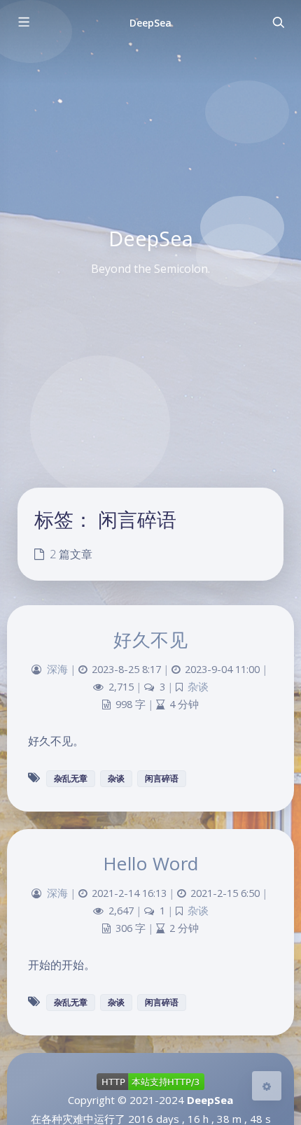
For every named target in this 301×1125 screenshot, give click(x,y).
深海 (57, 669)
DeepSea (151, 22)
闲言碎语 (161, 778)
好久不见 (150, 639)
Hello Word (151, 863)
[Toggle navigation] (278, 22)
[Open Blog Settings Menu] (266, 1086)
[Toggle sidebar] (23, 22)
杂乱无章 (71, 778)
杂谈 (198, 686)
